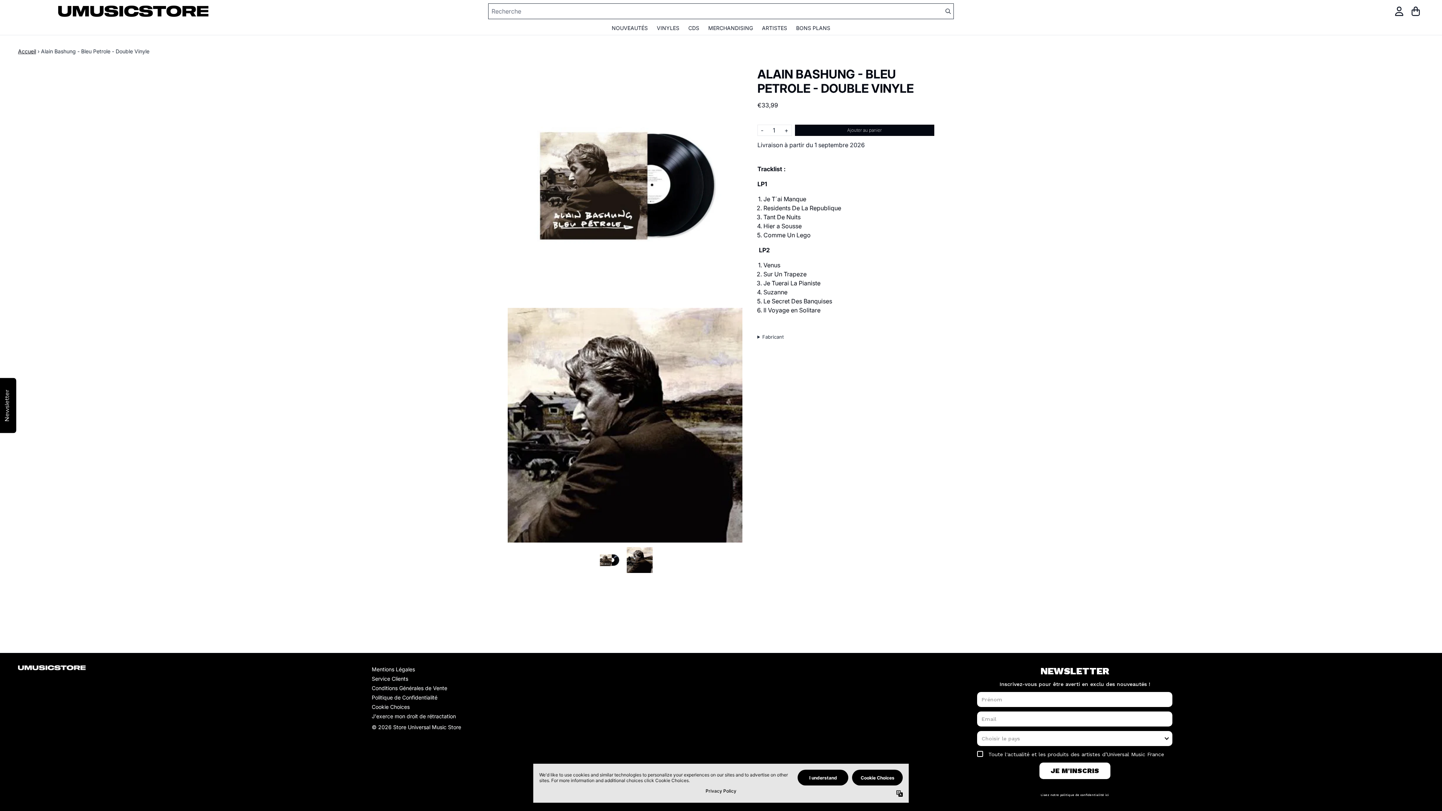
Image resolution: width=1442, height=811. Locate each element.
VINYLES (668, 28)
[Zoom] (625, 184)
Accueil (27, 51)
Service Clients (390, 678)
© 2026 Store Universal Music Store (416, 727)
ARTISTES (774, 28)
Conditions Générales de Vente (409, 688)
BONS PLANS (813, 28)
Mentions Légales (393, 669)
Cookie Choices (391, 707)
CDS (693, 28)
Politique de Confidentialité (404, 697)
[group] (609, 560)
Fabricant (773, 337)
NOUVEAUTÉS (630, 28)
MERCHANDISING (730, 28)
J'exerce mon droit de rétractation (414, 716)
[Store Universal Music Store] (133, 11)
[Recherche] (948, 11)
